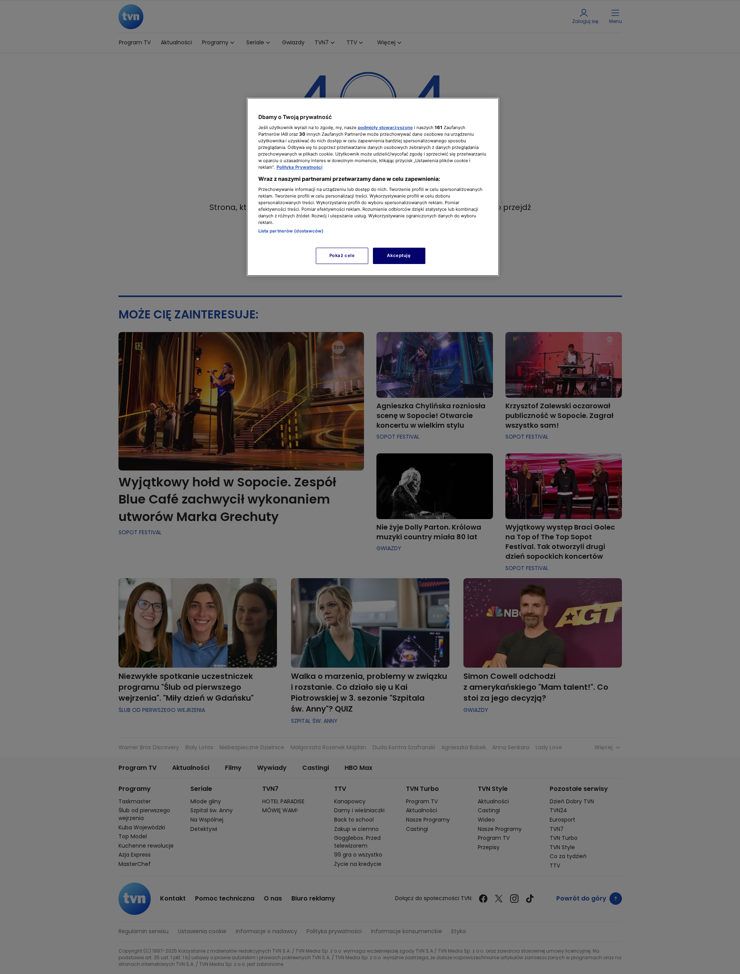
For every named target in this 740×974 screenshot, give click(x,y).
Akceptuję (399, 255)
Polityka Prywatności (299, 167)
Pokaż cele (342, 255)
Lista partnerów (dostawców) (291, 231)
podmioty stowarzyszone (385, 127)
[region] (373, 187)
